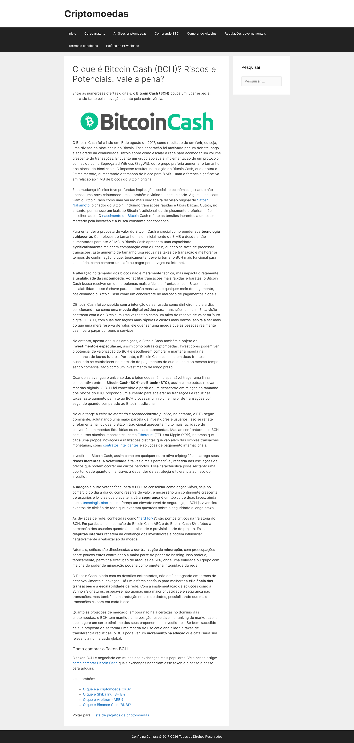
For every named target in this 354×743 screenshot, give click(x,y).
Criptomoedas (96, 13)
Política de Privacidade (122, 46)
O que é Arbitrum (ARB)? (103, 700)
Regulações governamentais (245, 33)
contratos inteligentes (121, 445)
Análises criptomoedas (129, 33)
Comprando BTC (167, 33)
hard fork (145, 518)
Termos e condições (83, 46)
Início (72, 33)
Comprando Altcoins (202, 33)
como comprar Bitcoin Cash (95, 663)
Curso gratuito (94, 33)
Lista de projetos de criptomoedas (121, 715)
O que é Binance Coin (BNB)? (107, 705)
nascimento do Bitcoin (120, 216)
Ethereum (145, 435)
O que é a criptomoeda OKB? (107, 689)
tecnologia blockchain (100, 503)
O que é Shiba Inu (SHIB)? (104, 694)
